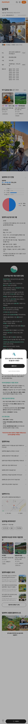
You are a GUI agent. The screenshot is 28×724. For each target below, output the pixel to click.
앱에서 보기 (14, 366)
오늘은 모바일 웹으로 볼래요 (14, 371)
